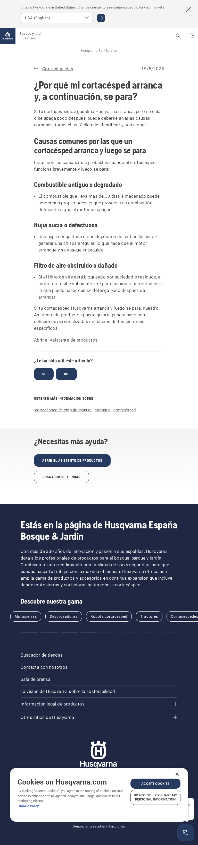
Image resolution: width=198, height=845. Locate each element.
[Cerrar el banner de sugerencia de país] (189, 9)
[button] (29, 632)
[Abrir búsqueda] (178, 36)
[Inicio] (7, 36)
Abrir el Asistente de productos (65, 340)
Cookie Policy (29, 806)
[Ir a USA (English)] (101, 18)
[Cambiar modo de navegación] (192, 36)
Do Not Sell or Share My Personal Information (155, 797)
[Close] (177, 774)
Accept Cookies (155, 784)
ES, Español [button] (28, 38)
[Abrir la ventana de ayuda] (185, 832)
